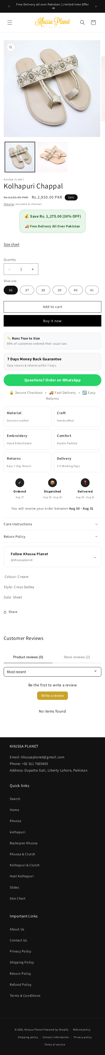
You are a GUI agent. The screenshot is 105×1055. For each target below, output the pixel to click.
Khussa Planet (33, 1029)
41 (92, 290)
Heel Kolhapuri (21, 876)
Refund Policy (21, 984)
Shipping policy (28, 1037)
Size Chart (18, 898)
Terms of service (54, 1044)
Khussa (15, 821)
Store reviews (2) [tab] (77, 657)
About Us (17, 929)
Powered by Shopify (56, 1029)
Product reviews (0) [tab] (28, 657)
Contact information (56, 1037)
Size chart (11, 244)
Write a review (52, 695)
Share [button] (13, 612)
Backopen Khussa (24, 843)
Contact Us (18, 940)
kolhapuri (17, 832)
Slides (14, 887)
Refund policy (81, 1029)
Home (14, 810)
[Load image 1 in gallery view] (20, 157)
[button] (9, 22)
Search (15, 799)
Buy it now (52, 320)
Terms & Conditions (25, 995)
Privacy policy (83, 1037)
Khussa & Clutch (22, 854)
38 (43, 290)
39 (60, 290)
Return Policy (20, 973)
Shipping (9, 204)
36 (11, 290)
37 (27, 290)
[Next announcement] (96, 6)
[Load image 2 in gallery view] (52, 157)
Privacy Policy (20, 951)
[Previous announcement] (9, 6)
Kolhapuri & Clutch (25, 865)
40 (76, 290)
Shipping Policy (22, 962)
